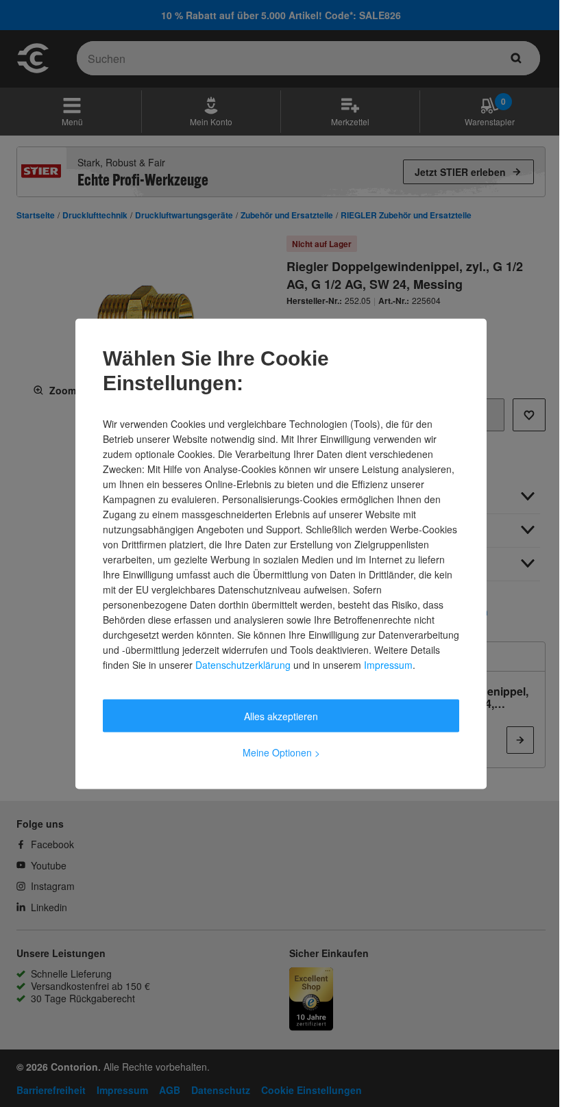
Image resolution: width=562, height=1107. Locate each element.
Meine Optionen (281, 752)
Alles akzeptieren (281, 715)
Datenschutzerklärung (243, 664)
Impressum (388, 664)
